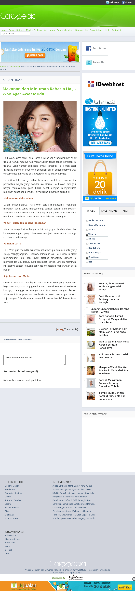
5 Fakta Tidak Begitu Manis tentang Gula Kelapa (74, 493)
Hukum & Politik (12, 507)
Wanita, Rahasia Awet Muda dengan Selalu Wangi (111, 286)
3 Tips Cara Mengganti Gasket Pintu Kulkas (72, 485)
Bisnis (91, 229)
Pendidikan (10, 489)
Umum (8, 496)
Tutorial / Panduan (13, 500)
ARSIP (126, 210)
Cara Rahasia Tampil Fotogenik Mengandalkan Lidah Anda (113, 319)
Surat (11, 30)
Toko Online (10, 535)
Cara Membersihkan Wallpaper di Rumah (72, 511)
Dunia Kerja (94, 252)
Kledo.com (10, 542)
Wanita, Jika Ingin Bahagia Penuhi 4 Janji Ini (72, 489)
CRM (7, 553)
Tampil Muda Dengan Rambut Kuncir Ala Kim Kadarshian (112, 396)
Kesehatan (49, 30)
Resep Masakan (65, 30)
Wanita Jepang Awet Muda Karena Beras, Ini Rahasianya (114, 344)
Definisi (20, 30)
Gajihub (8, 549)
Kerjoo (8, 546)
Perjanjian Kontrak (13, 493)
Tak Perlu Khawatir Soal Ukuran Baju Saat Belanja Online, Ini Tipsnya (84, 514)
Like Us (128, 2)
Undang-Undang (12, 485)
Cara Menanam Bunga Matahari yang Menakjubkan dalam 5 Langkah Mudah (88, 504)
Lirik (107, 30)
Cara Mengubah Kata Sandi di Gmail (69, 507)
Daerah (79, 30)
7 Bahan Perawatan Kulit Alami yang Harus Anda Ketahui (113, 332)
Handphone (94, 248)
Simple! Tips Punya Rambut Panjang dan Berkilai (75, 518)
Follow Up (114, 2)
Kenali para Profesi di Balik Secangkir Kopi (72, 500)
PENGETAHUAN (108, 210)
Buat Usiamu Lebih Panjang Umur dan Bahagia (110, 299)
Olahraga (9, 514)
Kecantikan (14, 66)
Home (4, 30)
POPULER (91, 210)
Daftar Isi (116, 30)
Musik (91, 238)
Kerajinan (93, 257)
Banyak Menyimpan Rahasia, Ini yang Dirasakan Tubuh (110, 383)
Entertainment (11, 518)
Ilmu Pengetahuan (94, 30)
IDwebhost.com (12, 539)
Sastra (8, 504)
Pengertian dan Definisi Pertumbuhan (70, 496)
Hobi (90, 261)
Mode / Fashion (34, 30)
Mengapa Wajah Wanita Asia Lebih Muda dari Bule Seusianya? (113, 370)
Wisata (92, 234)
